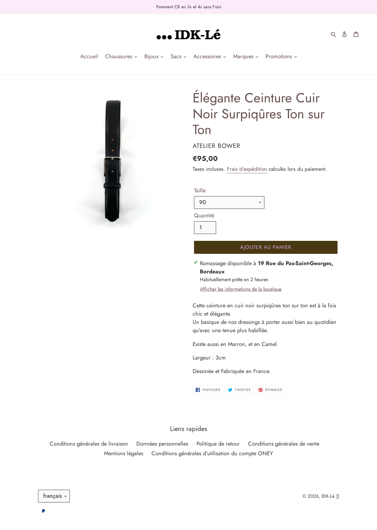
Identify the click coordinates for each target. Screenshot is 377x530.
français (52, 496)
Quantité (204, 216)
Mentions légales (123, 453)
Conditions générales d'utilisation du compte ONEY (212, 453)
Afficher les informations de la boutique (241, 289)
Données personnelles (162, 444)
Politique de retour (218, 444)
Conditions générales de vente (283, 444)
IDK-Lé (328, 496)
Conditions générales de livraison (89, 444)
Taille (200, 191)
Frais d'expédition (247, 169)
